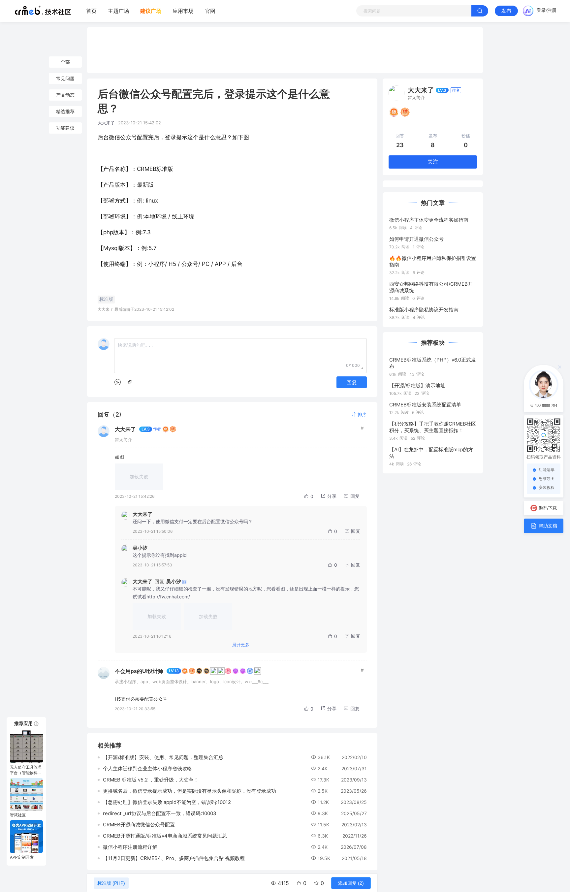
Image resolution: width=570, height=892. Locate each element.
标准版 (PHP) (111, 883)
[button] (359, 414)
